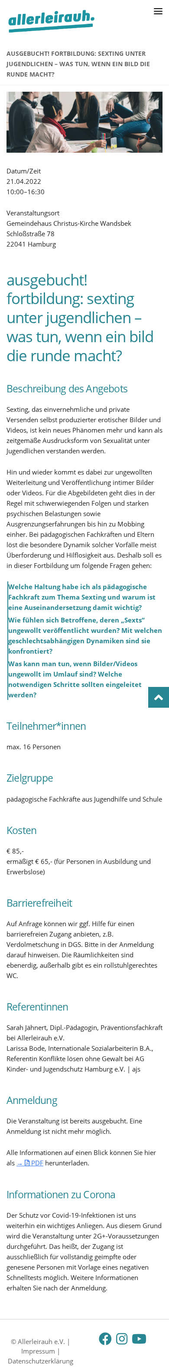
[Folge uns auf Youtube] (138, 1338)
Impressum (38, 1351)
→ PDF (29, 1162)
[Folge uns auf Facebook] (105, 1338)
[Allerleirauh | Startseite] (66, 21)
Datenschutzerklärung (40, 1361)
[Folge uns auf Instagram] (121, 1338)
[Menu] (158, 11)
